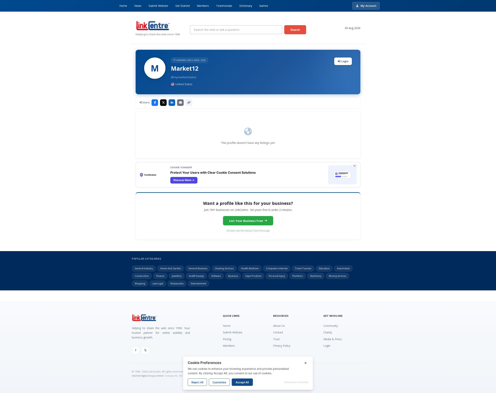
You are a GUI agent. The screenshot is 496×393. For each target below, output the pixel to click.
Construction (142, 276)
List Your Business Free (246, 221)
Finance (160, 276)
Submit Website (158, 6)
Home (123, 6)
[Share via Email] (180, 102)
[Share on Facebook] (155, 102)
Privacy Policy (281, 346)
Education (324, 268)
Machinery (315, 276)
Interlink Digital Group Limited (147, 375)
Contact (278, 332)
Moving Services (337, 276)
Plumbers (297, 276)
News (137, 6)
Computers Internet (277, 268)
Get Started (182, 6)
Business (233, 276)
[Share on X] (163, 102)
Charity (327, 332)
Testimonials (224, 6)
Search (295, 29)
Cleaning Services (224, 268)
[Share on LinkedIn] (172, 102)
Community (330, 326)
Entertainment (198, 283)
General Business (197, 268)
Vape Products (253, 276)
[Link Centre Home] (160, 25)
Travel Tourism (303, 268)
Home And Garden (170, 268)
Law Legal (157, 283)
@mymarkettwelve (183, 77)
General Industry (144, 268)
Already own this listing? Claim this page (248, 230)
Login (344, 61)
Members (203, 6)
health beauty (196, 276)
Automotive (343, 268)
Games (263, 6)
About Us (279, 326)
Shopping (140, 283)
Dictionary (245, 6)
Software (216, 276)
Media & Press (332, 339)
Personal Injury (277, 276)
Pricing (227, 339)
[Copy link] (189, 102)
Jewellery (177, 276)
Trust (276, 339)
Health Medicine (250, 268)
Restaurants (176, 283)
